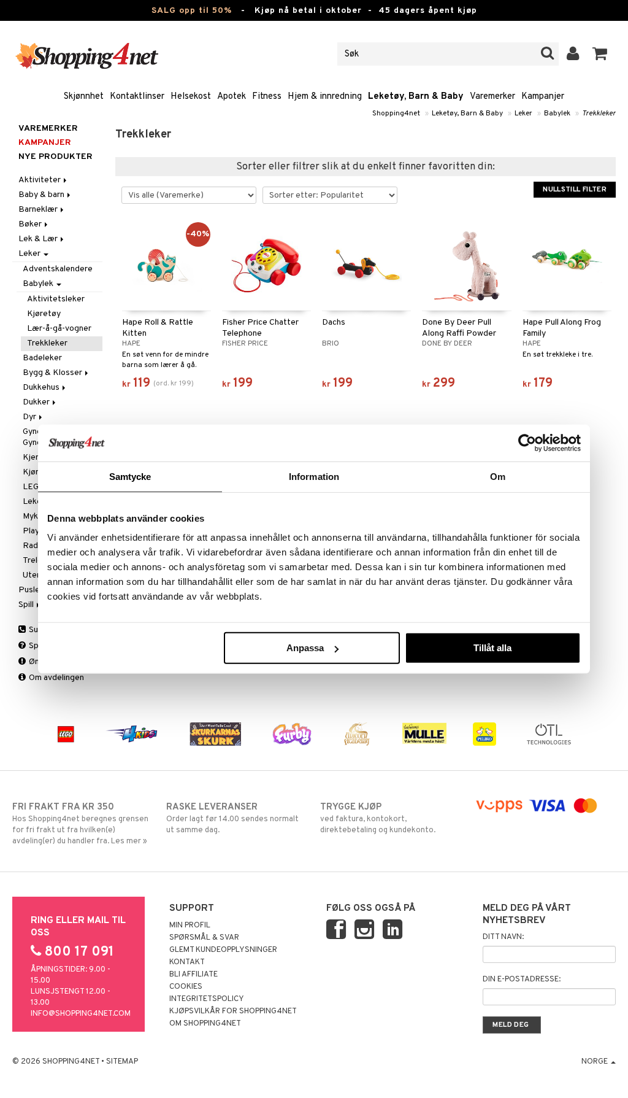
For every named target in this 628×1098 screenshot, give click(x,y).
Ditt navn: (503, 937)
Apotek (231, 96)
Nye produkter (55, 157)
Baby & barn (42, 195)
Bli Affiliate (193, 975)
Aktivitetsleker (56, 299)
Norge (595, 1062)
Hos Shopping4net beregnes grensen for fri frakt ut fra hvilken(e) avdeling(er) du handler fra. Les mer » (80, 824)
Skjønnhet (84, 96)
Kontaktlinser (137, 96)
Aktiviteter (40, 180)
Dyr (30, 417)
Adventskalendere (58, 269)
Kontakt (187, 962)
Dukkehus (42, 387)
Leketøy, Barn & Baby (416, 96)
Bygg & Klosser (53, 373)
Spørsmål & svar (204, 938)
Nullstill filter (575, 190)
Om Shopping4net (205, 1024)
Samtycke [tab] (130, 476)
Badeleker (42, 358)
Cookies (185, 987)
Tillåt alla (492, 648)
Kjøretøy (44, 314)
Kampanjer (542, 96)
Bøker (31, 224)
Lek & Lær (38, 239)
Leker (523, 113)
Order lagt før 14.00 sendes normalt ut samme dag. (232, 818)
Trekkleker (599, 113)
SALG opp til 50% (191, 11)
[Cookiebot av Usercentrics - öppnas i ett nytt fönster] (527, 442)
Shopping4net (396, 113)
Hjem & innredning (325, 96)
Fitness (266, 96)
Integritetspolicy (206, 999)
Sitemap (122, 1062)
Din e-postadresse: (522, 979)
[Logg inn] (573, 54)
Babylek (557, 113)
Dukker (37, 402)
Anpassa (305, 648)
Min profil (189, 925)
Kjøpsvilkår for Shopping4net (233, 1011)
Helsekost (190, 96)
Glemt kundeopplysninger (223, 950)
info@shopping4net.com (81, 1014)
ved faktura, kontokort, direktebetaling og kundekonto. (377, 818)
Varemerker (492, 96)
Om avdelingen (55, 678)
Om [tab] (497, 476)
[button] (600, 54)
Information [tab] (314, 476)
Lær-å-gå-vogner (60, 328)
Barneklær (38, 209)
